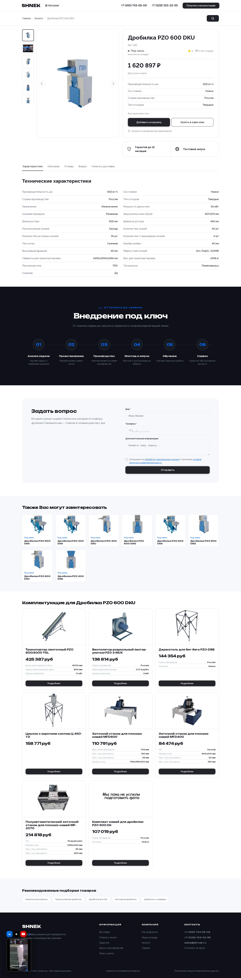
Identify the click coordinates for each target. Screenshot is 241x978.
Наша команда (149, 937)
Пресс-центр (106, 953)
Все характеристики (138, 113)
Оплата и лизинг (108, 937)
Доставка (104, 932)
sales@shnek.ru (195, 942)
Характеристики (33, 166)
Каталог (53, 5)
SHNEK (31, 5)
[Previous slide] (42, 83)
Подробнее (54, 683)
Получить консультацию (201, 5)
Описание (54, 166)
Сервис (146, 948)
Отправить (167, 469)
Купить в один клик (192, 122)
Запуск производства (111, 948)
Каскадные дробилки (126, 899)
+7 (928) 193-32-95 (165, 5)
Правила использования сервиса (123, 971)
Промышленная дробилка (68, 899)
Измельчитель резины (36, 899)
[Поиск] (213, 18)
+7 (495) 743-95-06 (134, 5)
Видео (83, 166)
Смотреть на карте (194, 948)
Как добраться (150, 932)
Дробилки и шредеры (155, 899)
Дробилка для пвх (98, 899)
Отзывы (69, 166)
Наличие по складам (138, 54)
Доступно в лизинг (137, 73)
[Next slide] (28, 98)
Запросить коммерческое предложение (151, 131)
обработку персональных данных (162, 459)
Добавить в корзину (148, 122)
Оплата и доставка (103, 166)
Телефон (131, 424)
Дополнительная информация (141, 438)
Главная (26, 18)
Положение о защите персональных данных (196, 971)
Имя (128, 409)
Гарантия (104, 942)
